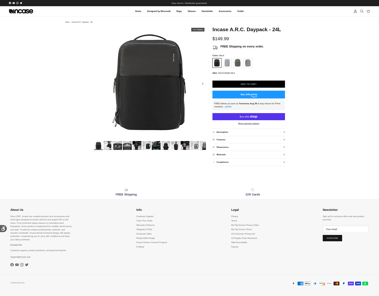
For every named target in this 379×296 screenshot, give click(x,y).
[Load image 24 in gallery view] (150, 82)
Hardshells (207, 11)
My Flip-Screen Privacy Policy (245, 225)
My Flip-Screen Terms (241, 229)
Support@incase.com (20, 257)
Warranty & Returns (145, 225)
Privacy (234, 216)
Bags (179, 11)
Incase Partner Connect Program (151, 242)
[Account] (354, 11)
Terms (234, 220)
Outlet (240, 11)
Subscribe (332, 238)
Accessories (225, 11)
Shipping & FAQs (144, 229)
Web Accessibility (239, 242)
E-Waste (140, 247)
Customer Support (145, 216)
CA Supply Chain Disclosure (244, 238)
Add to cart (249, 84)
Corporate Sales (144, 234)
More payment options (248, 123)
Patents (234, 247)
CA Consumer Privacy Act (243, 234)
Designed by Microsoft (159, 11)
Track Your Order (144, 220)
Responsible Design (145, 238)
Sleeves (192, 11)
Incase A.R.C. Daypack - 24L (82, 22)
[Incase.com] (21, 11)
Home (138, 11)
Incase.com (20, 283)
